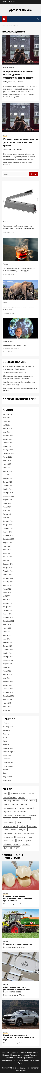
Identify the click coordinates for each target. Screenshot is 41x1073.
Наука (5, 135)
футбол (6, 848)
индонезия (8, 815)
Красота (6, 734)
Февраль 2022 (8, 603)
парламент (8, 833)
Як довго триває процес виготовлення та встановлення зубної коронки (17, 898)
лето (19, 822)
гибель (32, 801)
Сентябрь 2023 (8, 539)
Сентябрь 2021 (8, 621)
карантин (32, 815)
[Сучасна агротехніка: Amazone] (20, 923)
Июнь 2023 (7, 550)
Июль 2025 (7, 461)
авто (5, 793)
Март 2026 (6, 432)
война (25, 801)
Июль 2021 (7, 625)
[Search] (37, 19)
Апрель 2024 (7, 514)
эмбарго (16, 848)
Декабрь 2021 (8, 610)
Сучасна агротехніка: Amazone (14, 373)
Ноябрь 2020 (7, 653)
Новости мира (8, 341)
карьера (7, 819)
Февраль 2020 (8, 682)
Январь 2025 (7, 482)
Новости (6, 745)
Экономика (7, 780)
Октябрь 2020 (8, 657)
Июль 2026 (7, 418)
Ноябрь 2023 (7, 532)
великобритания (10, 797)
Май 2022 (6, 596)
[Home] (4, 19)
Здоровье (6, 730)
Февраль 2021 (8, 642)
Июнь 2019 (7, 707)
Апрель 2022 (7, 600)
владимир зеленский (11, 801)
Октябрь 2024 (8, 493)
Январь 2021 (7, 646)
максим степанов (10, 826)
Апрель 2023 (7, 557)
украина (17, 844)
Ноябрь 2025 (7, 446)
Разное (5, 222)
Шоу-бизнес (7, 777)
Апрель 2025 (7, 471)
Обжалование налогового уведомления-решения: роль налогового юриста (16, 989)
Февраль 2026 (8, 436)
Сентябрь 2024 (8, 496)
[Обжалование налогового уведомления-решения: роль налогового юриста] (20, 966)
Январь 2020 (7, 685)
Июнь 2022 (7, 593)
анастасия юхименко (18, 793)
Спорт (5, 773)
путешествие (29, 833)
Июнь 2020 (7, 671)
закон (21, 808)
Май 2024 (6, 511)
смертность (21, 837)
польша (18, 833)
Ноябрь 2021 (7, 614)
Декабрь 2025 (8, 443)
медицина (32, 826)
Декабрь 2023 (8, 528)
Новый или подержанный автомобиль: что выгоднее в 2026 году (18, 1037)
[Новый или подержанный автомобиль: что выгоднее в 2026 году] (20, 1014)
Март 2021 (6, 639)
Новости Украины (8, 67)
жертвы (24, 804)
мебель (22, 826)
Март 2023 (6, 560)
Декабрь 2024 (8, 486)
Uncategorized (8, 727)
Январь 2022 (7, 607)
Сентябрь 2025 (8, 453)
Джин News (20, 10)
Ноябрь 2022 (7, 575)
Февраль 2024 (8, 521)
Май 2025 (6, 468)
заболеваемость (10, 808)
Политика (6, 759)
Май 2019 (6, 710)
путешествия (8, 837)
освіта (13, 830)
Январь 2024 (7, 525)
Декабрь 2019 (8, 689)
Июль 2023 (7, 546)
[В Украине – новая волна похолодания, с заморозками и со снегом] (20, 50)
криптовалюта (9, 822)
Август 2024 (7, 500)
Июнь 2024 (7, 507)
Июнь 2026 (7, 421)
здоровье (7, 812)
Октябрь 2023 (8, 535)
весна (21, 797)
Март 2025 (6, 475)
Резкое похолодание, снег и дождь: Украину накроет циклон (20, 142)
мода (6, 830)
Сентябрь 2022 (8, 582)
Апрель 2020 (7, 675)
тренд (20, 840)
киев (15, 819)
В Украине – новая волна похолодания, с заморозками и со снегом (18, 74)
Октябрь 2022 (8, 578)
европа (15, 804)
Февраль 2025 (8, 478)
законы (29, 808)
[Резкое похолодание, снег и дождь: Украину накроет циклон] (20, 117)
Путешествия (8, 766)
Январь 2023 (7, 568)
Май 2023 (6, 553)
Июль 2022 (7, 589)
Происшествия (8, 762)
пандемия (22, 830)
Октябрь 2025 (8, 450)
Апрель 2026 (7, 428)
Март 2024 (6, 518)
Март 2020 (6, 678)
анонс (31, 793)
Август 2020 (7, 664)
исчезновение (20, 815)
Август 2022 (7, 585)
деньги (6, 804)
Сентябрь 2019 (8, 696)
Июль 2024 (7, 503)
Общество (7, 755)
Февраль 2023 (8, 564)
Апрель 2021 (7, 635)
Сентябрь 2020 (8, 660)
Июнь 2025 (7, 464)
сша (12, 840)
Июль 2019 (7, 703)
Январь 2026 (7, 439)
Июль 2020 (7, 667)
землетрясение (20, 812)
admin (21, 82)
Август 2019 (7, 699)
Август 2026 (7, 414)
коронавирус (24, 819)
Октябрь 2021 (8, 618)
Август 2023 (7, 543)
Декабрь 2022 (8, 571)
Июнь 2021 (7, 628)
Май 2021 (6, 632)
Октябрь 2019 (8, 692)
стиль (6, 840)
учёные (26, 844)
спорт (31, 837)
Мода (5, 737)
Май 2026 (6, 425)
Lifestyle (6, 723)
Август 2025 (7, 457)
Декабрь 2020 (8, 650)
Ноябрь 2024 (7, 489)
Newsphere (35, 1068)
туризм (28, 840)
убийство (7, 844)
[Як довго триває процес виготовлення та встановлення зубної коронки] (20, 875)
